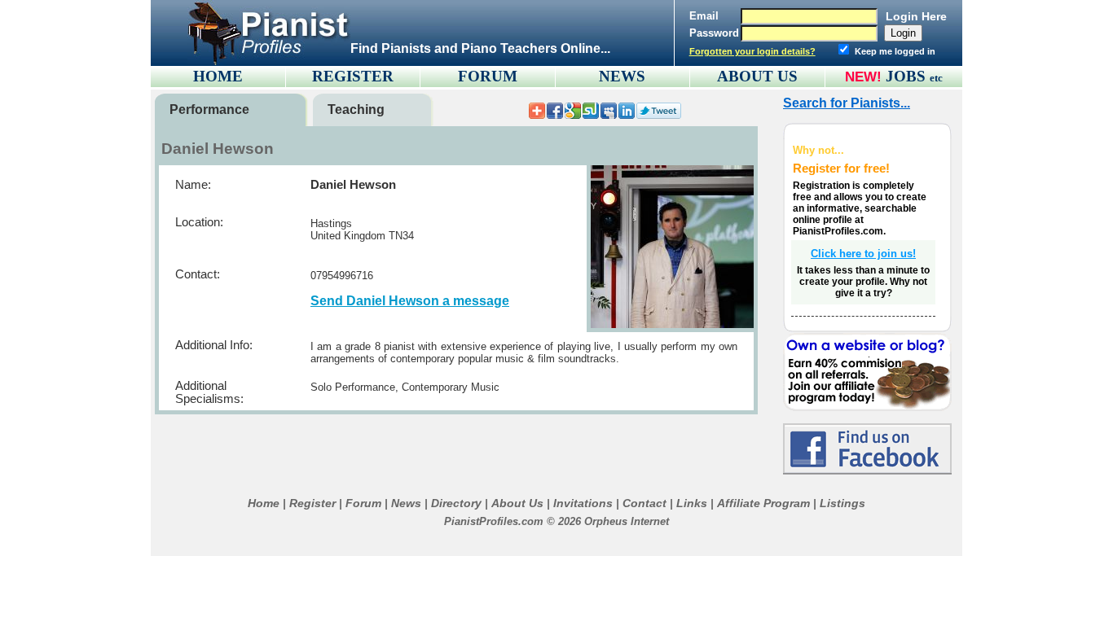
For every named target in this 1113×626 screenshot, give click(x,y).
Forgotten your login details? (752, 51)
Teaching (356, 109)
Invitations (583, 503)
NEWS (622, 76)
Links (691, 503)
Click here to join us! (863, 253)
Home (263, 503)
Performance (209, 109)
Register (312, 503)
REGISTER (353, 76)
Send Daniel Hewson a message (409, 301)
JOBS (914, 76)
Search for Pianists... (846, 103)
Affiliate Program (763, 503)
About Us (517, 503)
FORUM (487, 76)
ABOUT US (757, 76)
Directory (456, 503)
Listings (842, 503)
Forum (363, 503)
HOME (218, 76)
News (406, 503)
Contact (644, 503)
